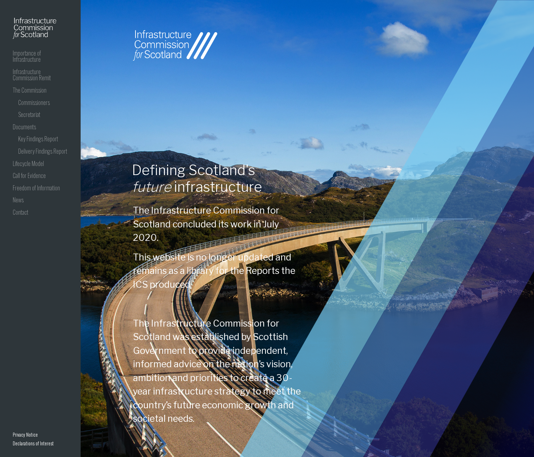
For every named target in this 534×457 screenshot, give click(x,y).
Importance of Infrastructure (27, 56)
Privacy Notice (25, 434)
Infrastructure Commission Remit (32, 74)
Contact (20, 212)
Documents (24, 126)
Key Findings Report (38, 138)
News (18, 199)
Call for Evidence (29, 175)
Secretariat (29, 114)
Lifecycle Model (28, 163)
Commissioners (34, 102)
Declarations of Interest (33, 443)
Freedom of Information (36, 187)
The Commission (29, 90)
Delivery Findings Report (42, 151)
